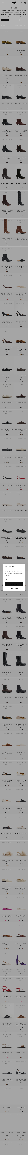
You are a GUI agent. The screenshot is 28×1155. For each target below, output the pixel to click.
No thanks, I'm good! (14, 588)
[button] (23, 566)
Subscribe (14, 584)
